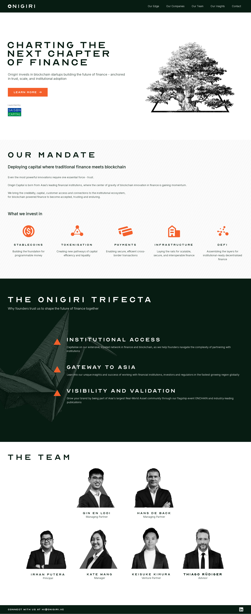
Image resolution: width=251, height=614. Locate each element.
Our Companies (175, 6)
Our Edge (153, 6)
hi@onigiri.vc (53, 609)
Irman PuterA (48, 574)
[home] (21, 6)
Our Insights (218, 6)
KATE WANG (100, 574)
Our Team (197, 6)
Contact (236, 6)
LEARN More (28, 92)
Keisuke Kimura (151, 574)
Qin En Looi (97, 513)
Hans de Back (154, 513)
